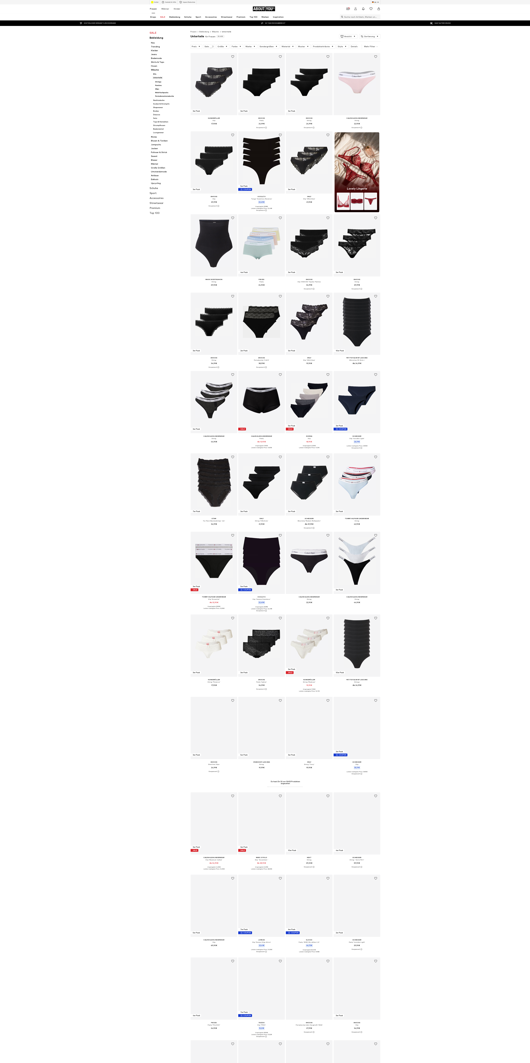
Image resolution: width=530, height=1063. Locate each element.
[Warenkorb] (378, 8)
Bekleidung (204, 32)
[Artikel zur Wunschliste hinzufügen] (232, 56)
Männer (165, 9)
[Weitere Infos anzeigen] (214, 128)
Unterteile (226, 32)
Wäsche (215, 32)
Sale (207, 46)
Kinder (177, 9)
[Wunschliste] (371, 8)
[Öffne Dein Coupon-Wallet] (347, 8)
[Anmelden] (355, 8)
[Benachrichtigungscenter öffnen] (363, 8)
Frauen (153, 9)
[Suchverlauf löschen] (378, 17)
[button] (348, 36)
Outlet (156, 2)
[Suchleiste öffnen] (341, 17)
